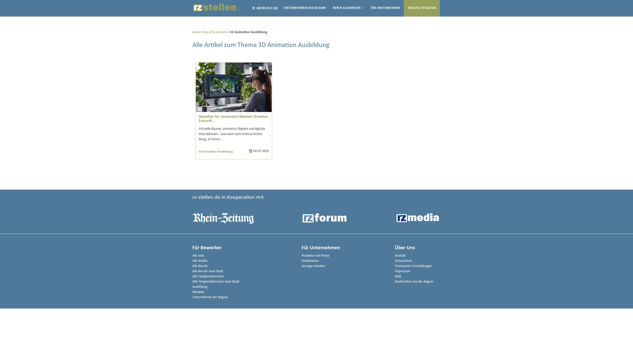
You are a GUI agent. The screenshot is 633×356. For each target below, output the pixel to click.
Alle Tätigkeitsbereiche (208, 276)
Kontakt (400, 256)
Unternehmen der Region (305, 8)
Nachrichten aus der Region (414, 282)
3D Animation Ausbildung (216, 151)
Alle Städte (199, 261)
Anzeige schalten (422, 8)
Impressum (402, 271)
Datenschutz (403, 261)
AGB (398, 276)
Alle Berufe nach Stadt (207, 271)
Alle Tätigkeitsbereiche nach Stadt (215, 282)
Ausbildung (199, 287)
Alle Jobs (198, 256)
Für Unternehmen (385, 8)
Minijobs (198, 292)
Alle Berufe (200, 266)
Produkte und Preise (315, 256)
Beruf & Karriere (347, 8)
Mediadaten (310, 261)
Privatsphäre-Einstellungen (413, 266)
